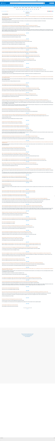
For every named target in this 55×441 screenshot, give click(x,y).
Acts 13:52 (27, 303)
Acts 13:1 (27, 15)
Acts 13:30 (27, 182)
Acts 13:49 (27, 286)
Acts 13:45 (27, 261)
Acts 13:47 (27, 276)
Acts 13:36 (27, 216)
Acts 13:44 (27, 257)
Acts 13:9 (27, 63)
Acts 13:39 (27, 230)
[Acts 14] (54, 197)
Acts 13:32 (27, 193)
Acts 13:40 (27, 236)
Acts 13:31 (27, 189)
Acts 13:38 (27, 224)
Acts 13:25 (27, 157)
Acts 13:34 (27, 204)
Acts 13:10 (27, 67)
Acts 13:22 (27, 140)
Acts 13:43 (27, 251)
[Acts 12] (1, 197)
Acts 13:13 (27, 86)
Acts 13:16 (27, 107)
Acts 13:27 (27, 167)
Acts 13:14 (27, 92)
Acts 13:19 (27, 124)
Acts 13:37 (27, 220)
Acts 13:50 (27, 290)
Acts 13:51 (27, 297)
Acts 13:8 (27, 57)
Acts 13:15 (27, 98)
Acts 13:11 (27, 75)
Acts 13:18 (27, 120)
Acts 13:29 (27, 178)
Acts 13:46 (27, 267)
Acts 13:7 (27, 53)
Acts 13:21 (27, 134)
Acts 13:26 (27, 161)
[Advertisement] (27, 323)
